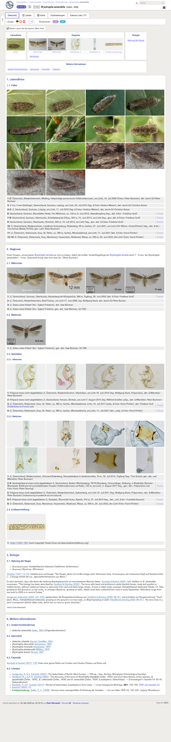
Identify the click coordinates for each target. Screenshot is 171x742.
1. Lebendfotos (15, 79)
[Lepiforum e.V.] (9, 5)
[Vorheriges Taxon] (18, 6)
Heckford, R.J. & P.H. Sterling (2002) (30, 677)
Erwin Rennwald (53, 703)
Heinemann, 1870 (43, 644)
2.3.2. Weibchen (14, 417)
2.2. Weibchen (14, 315)
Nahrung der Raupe (136, 41)
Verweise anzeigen (81, 703)
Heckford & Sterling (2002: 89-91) (104, 597)
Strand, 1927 (37, 652)
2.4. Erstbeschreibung (18, 509)
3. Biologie (13, 555)
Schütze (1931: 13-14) (18, 574)
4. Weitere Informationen (21, 619)
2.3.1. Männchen (14, 360)
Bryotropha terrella (43, 255)
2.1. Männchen (14, 263)
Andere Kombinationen (17, 69)
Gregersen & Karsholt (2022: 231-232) (26, 597)
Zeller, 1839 (38, 630)
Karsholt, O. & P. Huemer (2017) (28, 685)
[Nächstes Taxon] (24, 6)
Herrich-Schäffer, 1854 (41, 641)
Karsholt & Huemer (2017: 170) (22, 663)
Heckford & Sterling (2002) (67, 584)
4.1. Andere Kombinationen (21, 625)
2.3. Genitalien (14, 354)
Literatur (56, 69)
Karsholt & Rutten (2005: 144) (116, 582)
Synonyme (34, 69)
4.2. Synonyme (14, 636)
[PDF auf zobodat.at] (149, 685)
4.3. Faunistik (14, 658)
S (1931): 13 (21, 688)
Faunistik (46, 69)
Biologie (136, 35)
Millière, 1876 (42, 649)
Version (66, 703)
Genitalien (34, 57)
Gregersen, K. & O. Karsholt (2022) (29, 674)
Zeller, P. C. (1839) (40, 690)
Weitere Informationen (76, 64)
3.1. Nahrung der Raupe (19, 561)
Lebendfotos (15, 35)
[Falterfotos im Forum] (18, 407)
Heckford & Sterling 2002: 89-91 (126, 600)
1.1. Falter (12, 85)
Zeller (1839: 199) (19, 543)
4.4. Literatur (13, 669)
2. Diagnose (14, 249)
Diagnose (76, 35)
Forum (160, 214)
